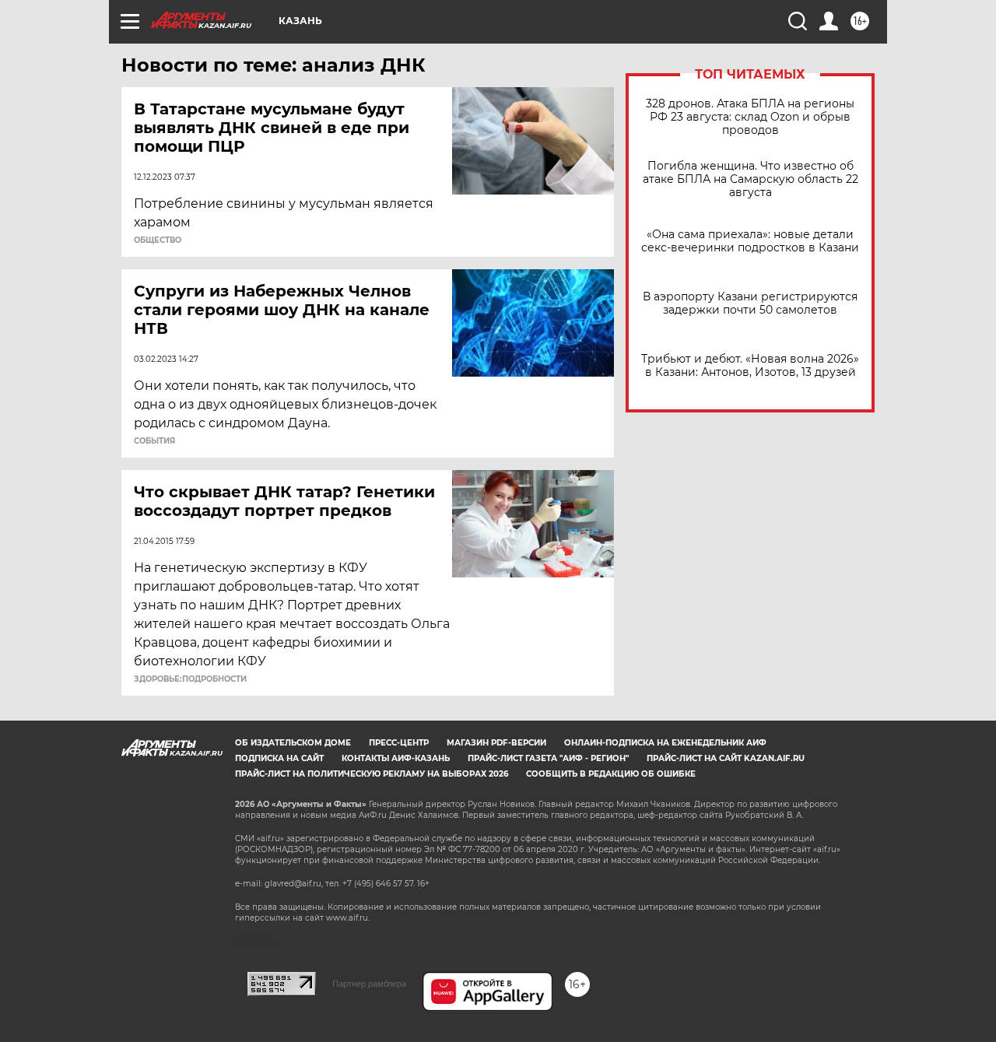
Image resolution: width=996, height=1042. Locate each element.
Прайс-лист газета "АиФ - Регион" (548, 758)
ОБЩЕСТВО (157, 240)
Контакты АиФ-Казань (396, 758)
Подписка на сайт (279, 758)
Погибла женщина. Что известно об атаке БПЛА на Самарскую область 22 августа (750, 179)
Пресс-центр (399, 743)
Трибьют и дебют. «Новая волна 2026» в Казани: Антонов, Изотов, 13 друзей (750, 366)
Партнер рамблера (369, 983)
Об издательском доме (293, 743)
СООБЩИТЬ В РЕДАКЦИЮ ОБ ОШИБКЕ (611, 774)
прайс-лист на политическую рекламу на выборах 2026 (371, 774)
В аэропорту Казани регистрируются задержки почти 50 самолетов (750, 303)
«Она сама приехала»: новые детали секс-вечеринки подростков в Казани (750, 241)
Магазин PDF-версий (496, 743)
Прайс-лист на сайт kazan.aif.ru (726, 758)
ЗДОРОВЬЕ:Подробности (190, 679)
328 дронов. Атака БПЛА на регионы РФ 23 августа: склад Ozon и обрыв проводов (750, 117)
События (154, 441)
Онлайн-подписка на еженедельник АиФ (665, 743)
